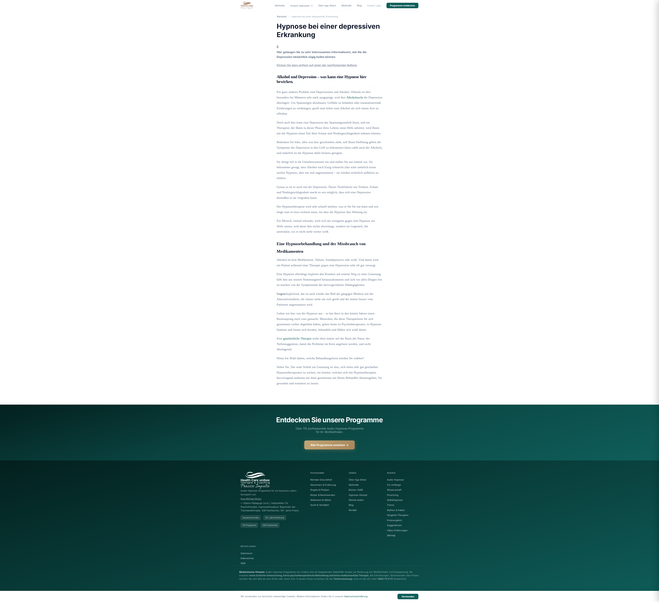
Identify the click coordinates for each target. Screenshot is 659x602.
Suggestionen (394, 525)
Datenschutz (247, 558)
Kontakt (353, 510)
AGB (243, 563)
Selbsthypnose (395, 500)
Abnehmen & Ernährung (323, 484)
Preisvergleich (394, 520)
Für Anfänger (394, 484)
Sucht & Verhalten (319, 505)
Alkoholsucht (354, 97)
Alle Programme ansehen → (329, 445)
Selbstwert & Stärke (320, 500)
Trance (390, 505)
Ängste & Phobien (319, 489)
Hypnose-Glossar (358, 495)
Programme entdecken (402, 5)
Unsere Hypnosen (300, 5)
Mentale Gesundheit (321, 479)
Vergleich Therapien (397, 515)
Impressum (246, 553)
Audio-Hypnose (395, 479)
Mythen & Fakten (396, 510)
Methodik (346, 5)
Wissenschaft (394, 489)
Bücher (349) (356, 489)
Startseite (280, 5)
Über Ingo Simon (327, 5)
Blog (359, 5)
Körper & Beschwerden (322, 495)
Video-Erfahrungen (397, 530)
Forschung (392, 495)
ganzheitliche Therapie (297, 338)
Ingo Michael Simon (251, 498)
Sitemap (391, 535)
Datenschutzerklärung (355, 596)
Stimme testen (356, 500)
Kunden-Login (374, 5)
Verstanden (408, 596)
